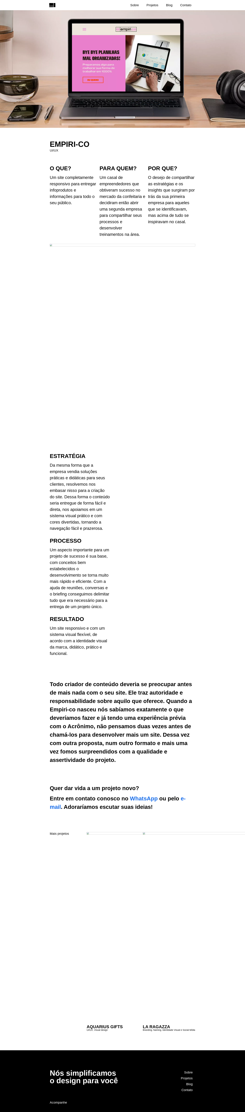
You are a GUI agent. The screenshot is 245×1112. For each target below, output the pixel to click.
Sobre (134, 5)
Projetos (152, 5)
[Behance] (192, 1102)
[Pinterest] (185, 1102)
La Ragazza (156, 1026)
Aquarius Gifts (105, 1026)
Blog (169, 5)
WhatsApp (144, 798)
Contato (185, 5)
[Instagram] (178, 1102)
